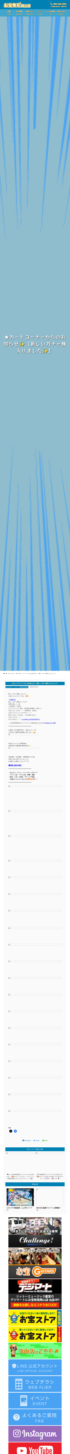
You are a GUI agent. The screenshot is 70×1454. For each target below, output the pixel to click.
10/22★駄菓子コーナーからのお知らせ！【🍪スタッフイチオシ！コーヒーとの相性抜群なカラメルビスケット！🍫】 (20, 1176)
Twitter (37, 1140)
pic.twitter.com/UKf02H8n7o (31, 719)
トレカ (15, 687)
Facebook (27, 1140)
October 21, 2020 (50, 723)
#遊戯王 (12, 699)
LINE (45, 1140)
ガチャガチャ (9, 687)
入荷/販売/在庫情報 (23, 687)
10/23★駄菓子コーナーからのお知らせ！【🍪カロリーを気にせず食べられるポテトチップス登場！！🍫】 (50, 1176)
